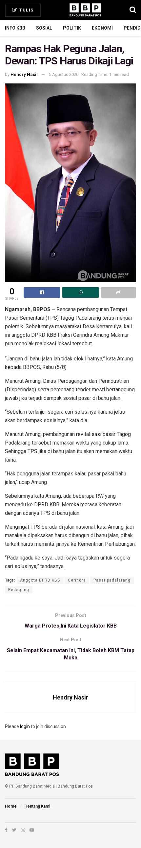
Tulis (26, 10)
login (25, 726)
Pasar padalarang (112, 580)
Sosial (44, 28)
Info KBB (15, 28)
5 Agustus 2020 (63, 74)
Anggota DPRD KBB (40, 580)
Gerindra (77, 580)
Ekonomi (102, 28)
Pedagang (18, 589)
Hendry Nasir (24, 74)
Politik (72, 28)
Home (11, 806)
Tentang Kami (37, 806)
